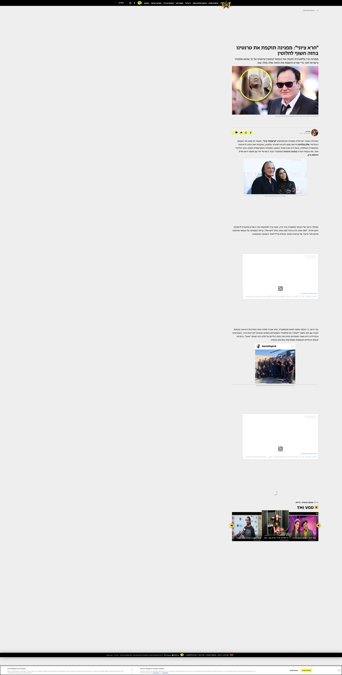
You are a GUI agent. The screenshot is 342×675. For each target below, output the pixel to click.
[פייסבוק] (134, 3)
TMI (317, 10)
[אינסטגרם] (130, 3)
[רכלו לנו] (140, 3)
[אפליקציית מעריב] (175, 655)
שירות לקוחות (191, 655)
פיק (310, 155)
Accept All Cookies (306, 670)
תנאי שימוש (128, 655)
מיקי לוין (307, 131)
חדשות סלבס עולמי (308, 10)
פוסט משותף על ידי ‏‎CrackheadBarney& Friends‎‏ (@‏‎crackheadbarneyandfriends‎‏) (278, 296)
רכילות (298, 502)
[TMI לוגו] (225, 3)
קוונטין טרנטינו (307, 502)
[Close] (339, 670)
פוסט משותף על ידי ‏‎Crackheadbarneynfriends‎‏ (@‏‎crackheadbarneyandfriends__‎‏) (277, 456)
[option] (275, 524)
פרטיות (122, 655)
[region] (171, 670)
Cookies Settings (294, 670)
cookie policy (165, 672)
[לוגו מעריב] (121, 3)
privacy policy (156, 672)
